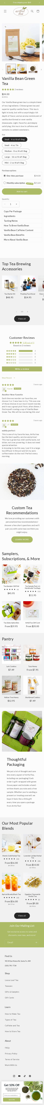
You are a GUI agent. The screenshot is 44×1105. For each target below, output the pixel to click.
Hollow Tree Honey (11, 697)
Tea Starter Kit (9, 294)
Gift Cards (9, 997)
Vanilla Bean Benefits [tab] (14, 235)
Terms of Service (12, 1059)
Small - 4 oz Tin (12, 145)
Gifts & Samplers (12, 992)
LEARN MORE (22, 539)
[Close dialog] (41, 1083)
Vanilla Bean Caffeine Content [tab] (18, 230)
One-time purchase (15, 175)
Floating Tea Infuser (27, 294)
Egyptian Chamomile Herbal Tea (32, 895)
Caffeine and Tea (12, 1025)
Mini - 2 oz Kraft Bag (14, 163)
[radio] (5, 175)
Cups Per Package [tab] (13, 211)
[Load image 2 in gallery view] (22, 69)
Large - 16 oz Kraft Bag (16, 157)
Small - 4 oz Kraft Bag (15, 139)
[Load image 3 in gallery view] (33, 69)
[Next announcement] (39, 2)
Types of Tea (10, 1020)
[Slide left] (2, 69)
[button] (5, 11)
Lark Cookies (11, 666)
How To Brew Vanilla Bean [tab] (16, 225)
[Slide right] (41, 69)
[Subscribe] (36, 942)
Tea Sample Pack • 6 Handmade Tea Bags (32, 587)
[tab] (22, 216)
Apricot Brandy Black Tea (11, 894)
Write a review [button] (22, 369)
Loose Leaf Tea (11, 980)
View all (22, 318)
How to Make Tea (12, 1014)
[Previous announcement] (4, 2)
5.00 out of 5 (28, 342)
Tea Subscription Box (11, 623)
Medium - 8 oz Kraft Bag (16, 151)
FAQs (7, 1048)
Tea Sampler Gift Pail (11, 586)
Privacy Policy (11, 1053)
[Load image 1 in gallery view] (11, 69)
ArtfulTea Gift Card (32, 623)
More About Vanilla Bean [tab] (16, 239)
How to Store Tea (12, 1031)
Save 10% (12, 1100)
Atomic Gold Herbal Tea (11, 856)
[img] (8, 385)
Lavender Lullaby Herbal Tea (33, 857)
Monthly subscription (20, 183)
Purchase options (9, 170)
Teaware (8, 986)
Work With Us (11, 1065)
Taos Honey (32, 666)
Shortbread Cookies (32, 697)
